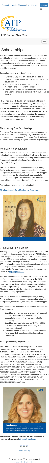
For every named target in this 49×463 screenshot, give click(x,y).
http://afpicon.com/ (16, 271)
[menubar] (20, 4)
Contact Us (6, 5)
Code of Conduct (19, 5)
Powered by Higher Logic (25, 462)
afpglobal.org (33, 5)
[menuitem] (6, 4)
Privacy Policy (24, 450)
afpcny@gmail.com (27, 439)
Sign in (44, 5)
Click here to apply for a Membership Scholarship (19, 190)
